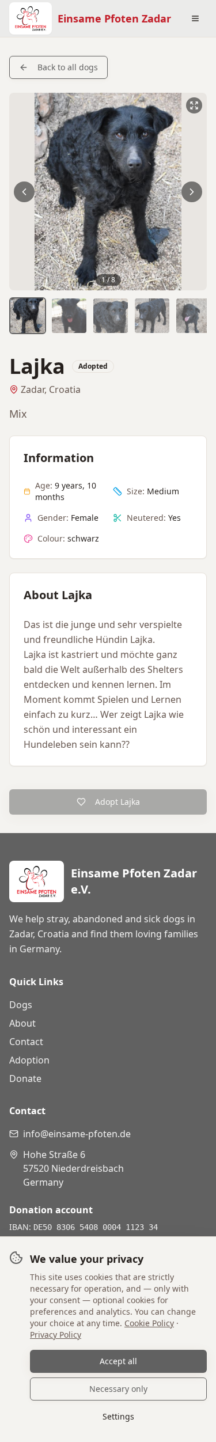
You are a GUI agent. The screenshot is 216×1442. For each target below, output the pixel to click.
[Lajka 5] (193, 315)
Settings (118, 1416)
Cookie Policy (149, 1323)
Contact (26, 1041)
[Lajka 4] (152, 315)
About (22, 1023)
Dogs (20, 1004)
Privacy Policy (55, 1334)
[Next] (191, 191)
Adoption (29, 1060)
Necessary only (118, 1388)
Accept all (118, 1361)
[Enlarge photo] (108, 191)
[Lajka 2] (69, 315)
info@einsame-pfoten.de (77, 1133)
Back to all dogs (67, 67)
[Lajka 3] (110, 315)
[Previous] (24, 191)
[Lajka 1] (27, 315)
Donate (25, 1078)
